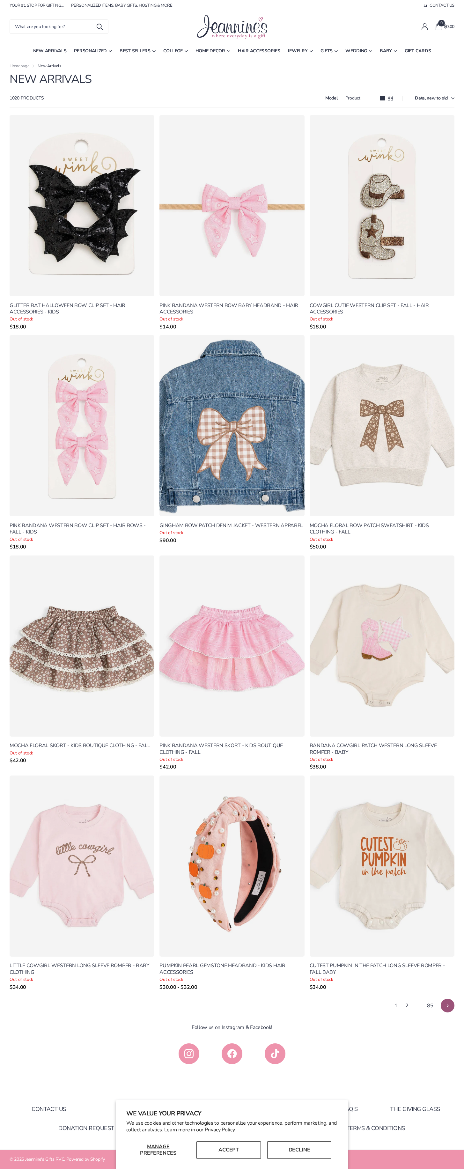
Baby (386, 51)
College (173, 51)
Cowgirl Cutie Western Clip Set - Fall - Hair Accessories (369, 308)
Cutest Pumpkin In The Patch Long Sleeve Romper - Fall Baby (377, 968)
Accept (228, 1149)
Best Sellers (135, 51)
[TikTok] (275, 1053)
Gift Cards (418, 51)
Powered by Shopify (85, 1159)
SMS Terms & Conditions (369, 1128)
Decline (299, 1149)
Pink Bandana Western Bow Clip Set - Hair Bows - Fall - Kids (78, 528)
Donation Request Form (94, 1128)
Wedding (356, 51)
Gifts (326, 51)
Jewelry (297, 51)
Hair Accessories (259, 51)
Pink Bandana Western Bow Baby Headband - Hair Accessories (228, 308)
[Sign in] (424, 26)
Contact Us (49, 1109)
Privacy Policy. (220, 1129)
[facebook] (232, 1053)
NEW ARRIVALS (50, 51)
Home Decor (210, 51)
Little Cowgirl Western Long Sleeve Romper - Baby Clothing (80, 968)
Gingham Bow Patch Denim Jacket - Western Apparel (231, 525)
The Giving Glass (415, 1109)
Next (447, 1005)
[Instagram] (189, 1053)
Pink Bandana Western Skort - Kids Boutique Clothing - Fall (221, 748)
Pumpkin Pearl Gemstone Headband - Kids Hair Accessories (222, 968)
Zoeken (99, 26)
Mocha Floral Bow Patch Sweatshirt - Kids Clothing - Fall (369, 528)
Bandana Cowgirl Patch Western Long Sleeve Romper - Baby (373, 748)
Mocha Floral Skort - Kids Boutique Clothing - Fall (80, 745)
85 (430, 1005)
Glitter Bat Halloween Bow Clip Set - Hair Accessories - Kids (67, 308)
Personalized (90, 51)
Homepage (19, 66)
